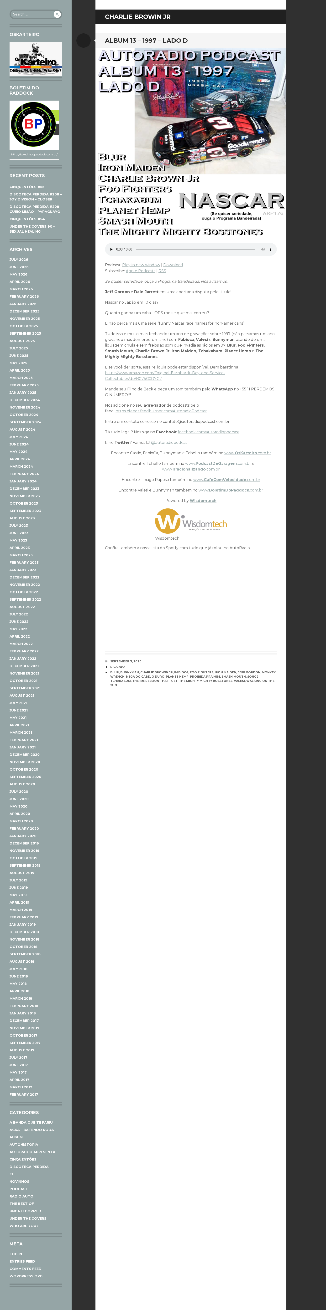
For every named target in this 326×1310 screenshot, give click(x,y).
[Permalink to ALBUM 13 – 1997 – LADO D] (190, 143)
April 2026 (20, 282)
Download (173, 265)
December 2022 (24, 577)
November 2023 (25, 496)
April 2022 (20, 636)
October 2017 (23, 1035)
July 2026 (19, 259)
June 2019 (19, 887)
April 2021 (19, 725)
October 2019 (23, 858)
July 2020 (19, 791)
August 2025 (22, 341)
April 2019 (19, 902)
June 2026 (19, 267)
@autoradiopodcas (169, 442)
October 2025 (24, 326)
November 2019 (24, 851)
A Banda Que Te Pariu (31, 1122)
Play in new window (141, 265)
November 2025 (25, 319)
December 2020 (25, 754)
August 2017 (22, 1050)
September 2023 (25, 511)
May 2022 (18, 629)
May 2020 (18, 806)
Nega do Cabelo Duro (145, 676)
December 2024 (25, 400)
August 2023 (22, 518)
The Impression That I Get (155, 681)
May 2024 (19, 452)
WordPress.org (26, 1276)
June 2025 (19, 355)
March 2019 (21, 910)
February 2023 (24, 562)
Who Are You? (24, 1226)
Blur (114, 672)
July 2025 (19, 348)
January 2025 (23, 392)
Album (16, 1137)
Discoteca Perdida (29, 1167)
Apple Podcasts (140, 271)
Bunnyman (129, 672)
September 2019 (25, 865)
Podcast (19, 1189)
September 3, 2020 (126, 661)
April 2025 (20, 370)
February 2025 (24, 385)
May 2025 (18, 363)
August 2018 (22, 961)
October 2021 (23, 681)
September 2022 (25, 599)
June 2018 (19, 976)
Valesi (239, 681)
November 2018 (24, 939)
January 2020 (23, 836)
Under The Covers (28, 1218)
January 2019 (23, 924)
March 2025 (21, 378)
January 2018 (23, 1013)
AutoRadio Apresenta (32, 1152)
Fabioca (181, 672)
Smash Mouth (233, 676)
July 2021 (18, 703)
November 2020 (25, 762)
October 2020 (24, 769)
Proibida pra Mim (205, 676)
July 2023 (19, 525)
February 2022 (24, 651)
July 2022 (19, 614)
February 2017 (24, 1094)
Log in (16, 1254)
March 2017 (21, 1087)
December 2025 (24, 311)
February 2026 (24, 296)
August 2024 (22, 429)
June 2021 (19, 710)
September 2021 (25, 688)
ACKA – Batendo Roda (32, 1130)
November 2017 (24, 1028)
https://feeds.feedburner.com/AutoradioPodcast (161, 411)
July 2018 (18, 969)
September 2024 (26, 422)
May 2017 (18, 1072)
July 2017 (18, 1057)
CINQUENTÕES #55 (27, 187)
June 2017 (19, 1065)
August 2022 (22, 607)
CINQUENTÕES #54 (27, 219)
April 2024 (20, 459)
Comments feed (26, 1269)
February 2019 (24, 917)
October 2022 (24, 592)
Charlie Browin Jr (156, 672)
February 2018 (24, 1006)
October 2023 (24, 503)
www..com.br (247, 453)
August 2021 (22, 695)
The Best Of (22, 1204)
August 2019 (22, 873)
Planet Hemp (177, 676)
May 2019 (18, 895)
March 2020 (21, 821)
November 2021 (24, 673)
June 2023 (19, 533)
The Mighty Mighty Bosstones (205, 681)
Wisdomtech (203, 500)
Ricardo (117, 667)
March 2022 (21, 644)
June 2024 (19, 444)
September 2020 (25, 777)
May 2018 (18, 984)
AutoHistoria (24, 1144)
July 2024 (19, 437)
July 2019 (18, 880)
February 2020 (24, 828)
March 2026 (21, 289)
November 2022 (25, 585)
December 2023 (24, 488)
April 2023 (20, 548)
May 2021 (18, 718)
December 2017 (24, 1020)
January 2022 (23, 658)
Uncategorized (25, 1211)
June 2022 (19, 621)
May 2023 (18, 540)
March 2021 (21, 732)
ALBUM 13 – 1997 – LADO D (146, 40)
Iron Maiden (225, 672)
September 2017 (25, 1043)
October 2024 (24, 415)
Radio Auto (21, 1196)
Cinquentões (23, 1159)
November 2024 (25, 407)
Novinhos (19, 1181)
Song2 (252, 676)
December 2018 (24, 932)
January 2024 (23, 481)
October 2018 (23, 947)
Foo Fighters (201, 672)
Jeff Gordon (249, 672)
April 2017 (19, 1080)
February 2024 (24, 474)
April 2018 (19, 991)
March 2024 (21, 466)
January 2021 (23, 747)
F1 (11, 1174)
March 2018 (21, 998)
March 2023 (21, 555)
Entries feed (22, 1261)
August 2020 (22, 784)
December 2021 (24, 666)
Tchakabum (120, 681)
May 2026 (18, 274)
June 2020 (19, 799)
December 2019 (24, 843)
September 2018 (25, 954)
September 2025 (25, 333)
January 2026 (23, 304)
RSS (162, 271)
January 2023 (23, 570)
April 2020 (20, 814)
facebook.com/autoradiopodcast (208, 432)
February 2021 (24, 740)
